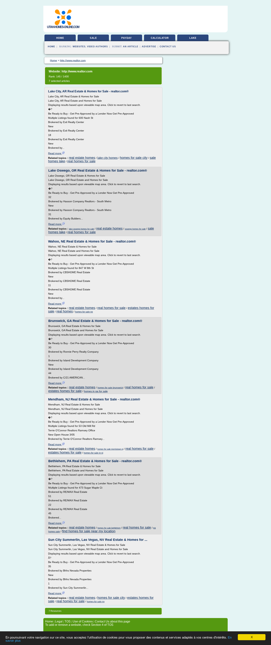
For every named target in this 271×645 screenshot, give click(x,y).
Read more (55, 153)
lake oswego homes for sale (81, 229)
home (60, 38)
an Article (130, 46)
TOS (68, 621)
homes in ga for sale (96, 391)
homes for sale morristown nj (110, 449)
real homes (64, 311)
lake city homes (107, 157)
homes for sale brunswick (110, 387)
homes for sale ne (84, 311)
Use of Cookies (83, 621)
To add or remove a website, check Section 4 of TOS (79, 624)
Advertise (149, 46)
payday (126, 38)
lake (193, 38)
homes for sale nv (96, 601)
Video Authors (97, 46)
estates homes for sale (65, 391)
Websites (79, 46)
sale (93, 38)
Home (51, 46)
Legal (58, 621)
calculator (160, 38)
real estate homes (82, 158)
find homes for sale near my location (88, 531)
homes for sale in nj (93, 453)
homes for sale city (133, 158)
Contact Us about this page (112, 621)
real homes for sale (81, 161)
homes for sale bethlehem (109, 528)
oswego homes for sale (135, 229)
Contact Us (168, 46)
